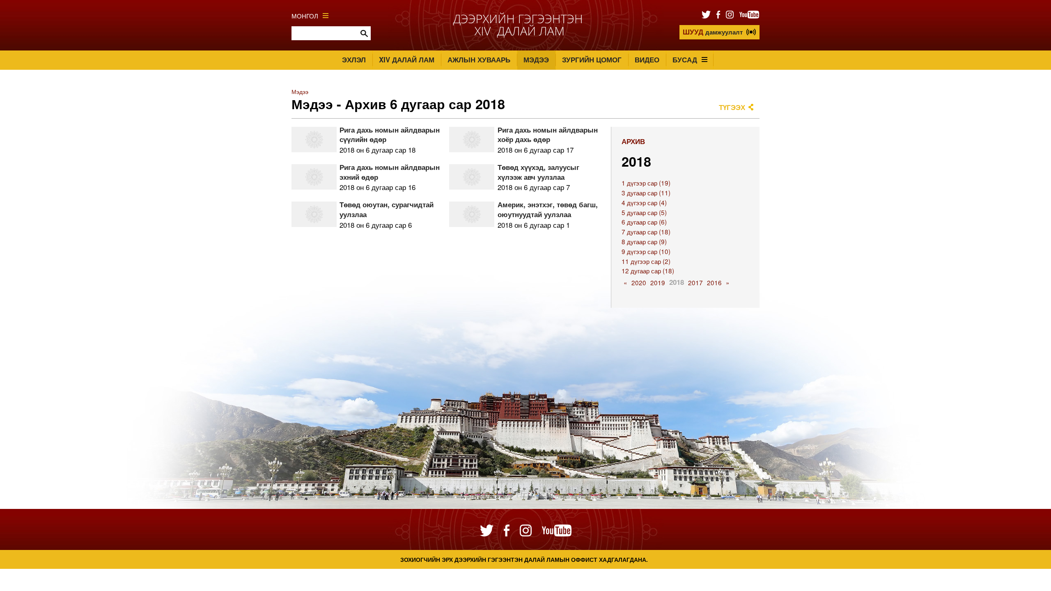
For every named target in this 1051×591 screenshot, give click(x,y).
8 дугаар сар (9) (644, 241)
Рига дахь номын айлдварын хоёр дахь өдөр (548, 134)
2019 (657, 282)
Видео (647, 59)
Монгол (304, 15)
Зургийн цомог (592, 59)
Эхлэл (354, 59)
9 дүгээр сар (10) (646, 251)
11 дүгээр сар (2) (646, 261)
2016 (714, 282)
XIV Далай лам (406, 59)
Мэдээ (536, 59)
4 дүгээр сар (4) (644, 202)
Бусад (684, 59)
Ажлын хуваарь (478, 59)
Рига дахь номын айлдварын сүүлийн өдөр (390, 134)
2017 (695, 282)
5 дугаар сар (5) (644, 212)
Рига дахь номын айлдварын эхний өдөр (390, 172)
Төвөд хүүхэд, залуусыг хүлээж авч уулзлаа (538, 172)
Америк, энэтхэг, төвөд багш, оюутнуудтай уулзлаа (548, 209)
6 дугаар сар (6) (644, 221)
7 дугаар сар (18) (646, 231)
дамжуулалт (713, 32)
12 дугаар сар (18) (648, 270)
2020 (638, 282)
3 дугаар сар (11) (646, 192)
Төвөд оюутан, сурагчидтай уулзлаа (387, 209)
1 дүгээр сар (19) (646, 182)
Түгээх (732, 107)
